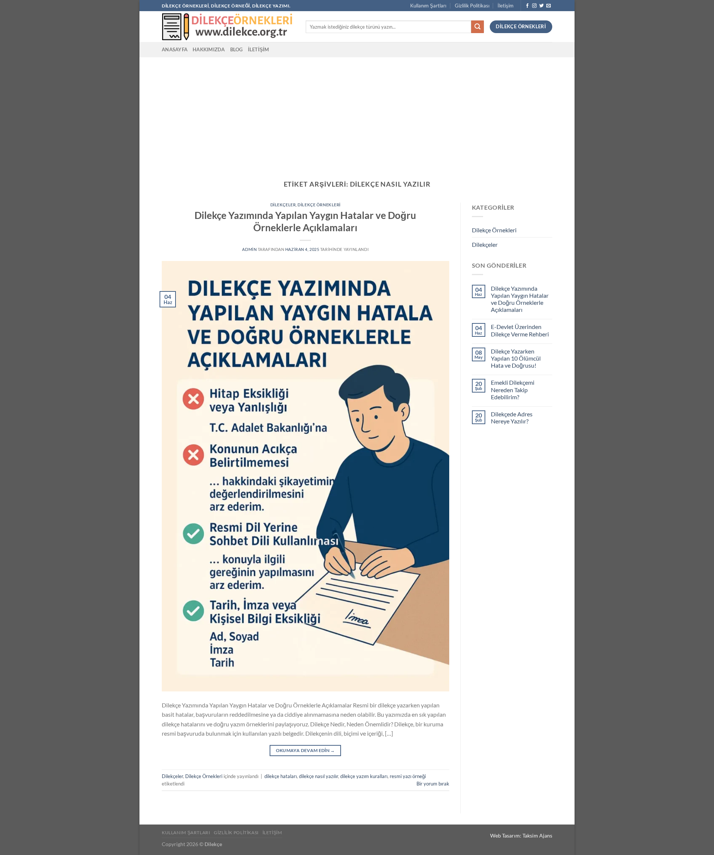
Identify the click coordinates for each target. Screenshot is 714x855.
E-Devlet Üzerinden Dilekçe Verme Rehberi (520, 330)
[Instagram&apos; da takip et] (534, 6)
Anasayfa (174, 49)
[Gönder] (477, 26)
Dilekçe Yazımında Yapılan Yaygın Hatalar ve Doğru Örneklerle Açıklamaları (520, 299)
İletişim (506, 6)
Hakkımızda (209, 49)
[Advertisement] (357, 113)
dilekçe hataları (280, 776)
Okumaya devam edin (305, 750)
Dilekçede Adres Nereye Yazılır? (512, 417)
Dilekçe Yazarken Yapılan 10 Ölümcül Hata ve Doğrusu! (516, 358)
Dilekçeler (283, 204)
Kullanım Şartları (428, 6)
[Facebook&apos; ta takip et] (527, 6)
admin (249, 249)
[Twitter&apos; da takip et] (541, 6)
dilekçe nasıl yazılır (318, 776)
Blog (236, 49)
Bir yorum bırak (432, 784)
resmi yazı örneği (408, 776)
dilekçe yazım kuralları (363, 776)
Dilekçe (213, 844)
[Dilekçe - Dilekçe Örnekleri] (228, 27)
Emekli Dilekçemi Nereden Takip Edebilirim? (512, 389)
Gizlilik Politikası (472, 6)
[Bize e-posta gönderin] (548, 6)
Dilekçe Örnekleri (319, 204)
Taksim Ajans (537, 835)
